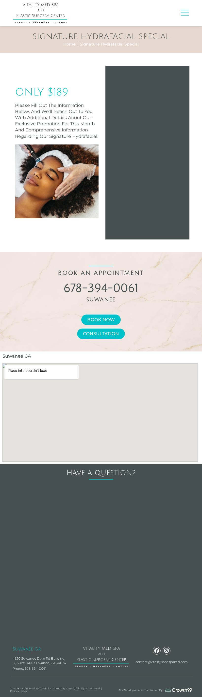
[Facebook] (157, 651)
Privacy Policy (18, 691)
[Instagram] (166, 651)
